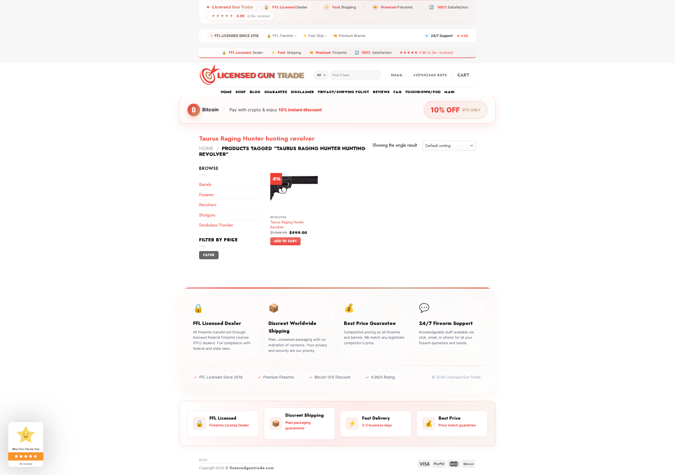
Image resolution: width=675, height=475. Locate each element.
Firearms (206, 195)
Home (226, 91)
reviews (381, 91)
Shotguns (207, 215)
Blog (255, 91)
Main (449, 91)
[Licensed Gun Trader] (252, 75)
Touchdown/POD (423, 91)
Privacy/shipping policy (343, 91)
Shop (240, 91)
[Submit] (376, 75)
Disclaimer (302, 91)
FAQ (397, 91)
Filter (208, 255)
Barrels (205, 184)
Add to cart (285, 241)
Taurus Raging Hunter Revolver (287, 224)
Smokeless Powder (216, 225)
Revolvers (207, 205)
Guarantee (275, 91)
